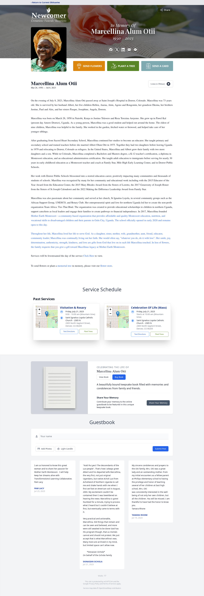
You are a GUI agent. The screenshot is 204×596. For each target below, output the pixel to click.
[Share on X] (116, 49)
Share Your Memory (158, 402)
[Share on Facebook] (110, 49)
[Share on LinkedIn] (123, 49)
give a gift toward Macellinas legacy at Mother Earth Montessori (92, 246)
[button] (46, 314)
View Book (103, 377)
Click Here (88, 255)
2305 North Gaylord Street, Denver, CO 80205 (78, 324)
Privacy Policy (94, 584)
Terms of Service (109, 584)
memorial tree (64, 265)
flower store (106, 265)
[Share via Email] (129, 49)
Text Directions (69, 331)
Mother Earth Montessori (43, 215)
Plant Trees (88, 331)
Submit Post (160, 448)
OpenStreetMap (105, 588)
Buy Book (119, 377)
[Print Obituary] (135, 49)
